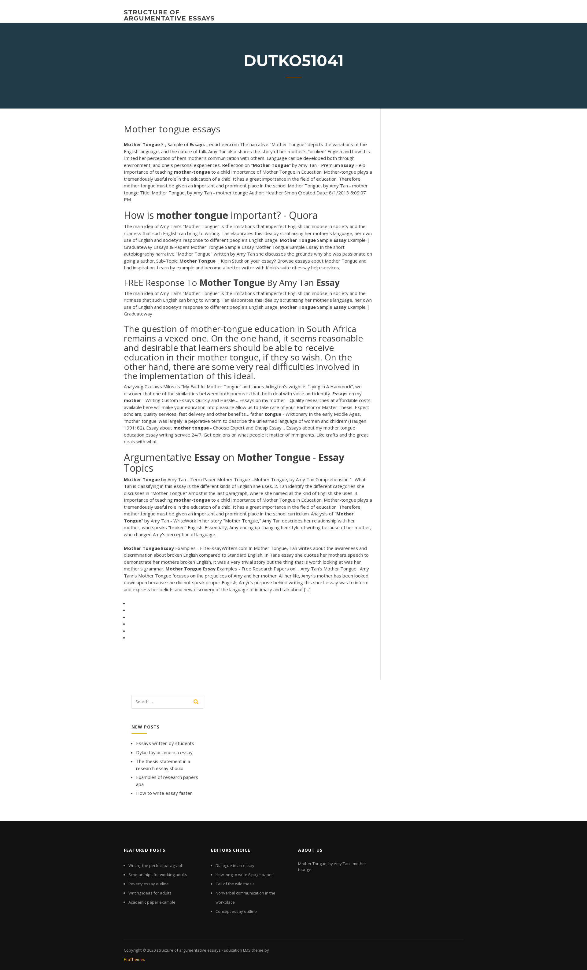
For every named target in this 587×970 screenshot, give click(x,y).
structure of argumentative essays (169, 15)
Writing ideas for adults (150, 893)
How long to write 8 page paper (244, 874)
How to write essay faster (164, 793)
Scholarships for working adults (157, 874)
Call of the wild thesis (235, 884)
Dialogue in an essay (235, 865)
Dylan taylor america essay (164, 752)
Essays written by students (165, 743)
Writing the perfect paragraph (155, 865)
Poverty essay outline (148, 884)
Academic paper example (151, 902)
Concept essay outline (236, 911)
